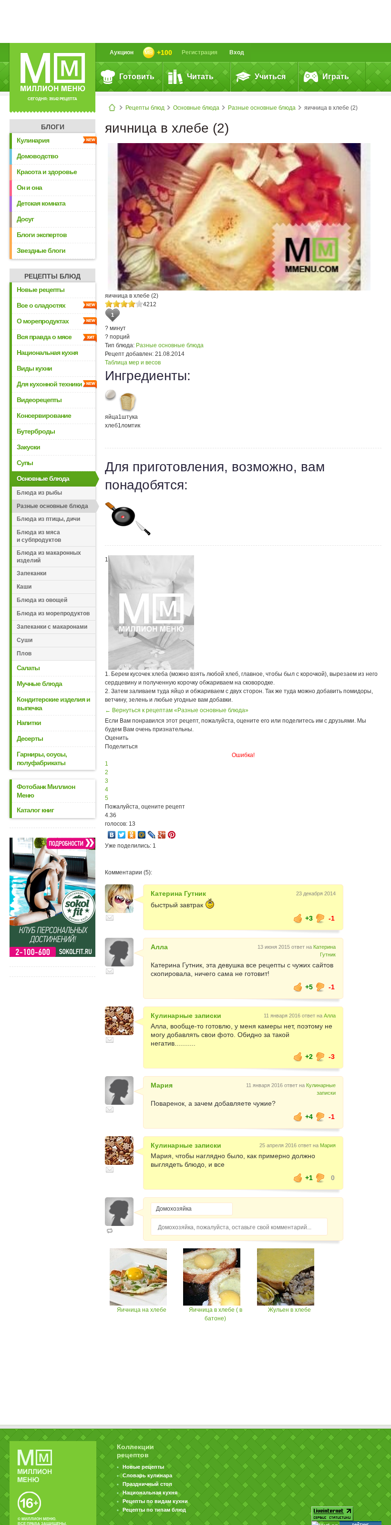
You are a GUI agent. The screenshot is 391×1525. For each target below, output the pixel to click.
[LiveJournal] (152, 835)
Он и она (29, 187)
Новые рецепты (40, 289)
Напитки (29, 722)
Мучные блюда (39, 683)
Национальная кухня (47, 352)
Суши (24, 640)
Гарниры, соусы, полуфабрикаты (42, 758)
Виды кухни (34, 368)
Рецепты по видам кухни (155, 1501)
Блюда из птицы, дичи (48, 519)
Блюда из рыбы (39, 492)
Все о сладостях (41, 305)
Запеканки (31, 573)
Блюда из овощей (42, 600)
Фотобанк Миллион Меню (46, 791)
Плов (24, 653)
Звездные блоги (41, 250)
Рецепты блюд (145, 107)
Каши (24, 586)
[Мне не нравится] (320, 918)
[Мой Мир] (142, 835)
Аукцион (122, 52)
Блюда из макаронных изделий (49, 557)
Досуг (25, 219)
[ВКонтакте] (112, 835)
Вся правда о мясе (44, 337)
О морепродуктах (43, 321)
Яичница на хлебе (141, 1310)
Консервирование (44, 415)
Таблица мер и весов (133, 362)
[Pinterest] (172, 835)
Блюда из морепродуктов (53, 613)
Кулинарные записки (186, 1015)
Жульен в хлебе (289, 1310)
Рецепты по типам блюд (154, 1510)
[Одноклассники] (132, 835)
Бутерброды (36, 431)
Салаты (28, 668)
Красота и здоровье (47, 172)
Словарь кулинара (147, 1475)
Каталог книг (35, 810)
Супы (25, 463)
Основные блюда (196, 107)
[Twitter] (122, 835)
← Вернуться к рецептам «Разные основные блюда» (176, 710)
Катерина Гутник (178, 893)
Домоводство (37, 156)
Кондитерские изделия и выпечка (53, 703)
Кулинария (33, 140)
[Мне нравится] (298, 918)
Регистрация (199, 52)
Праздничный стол (147, 1484)
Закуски (28, 447)
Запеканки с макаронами (52, 626)
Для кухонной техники (49, 384)
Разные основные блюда (262, 107)
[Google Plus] (162, 835)
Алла (159, 947)
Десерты (30, 738)
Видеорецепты (39, 400)
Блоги (52, 127)
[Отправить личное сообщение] (109, 918)
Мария (162, 1085)
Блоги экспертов (42, 235)
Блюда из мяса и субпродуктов (39, 536)
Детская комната (41, 203)
